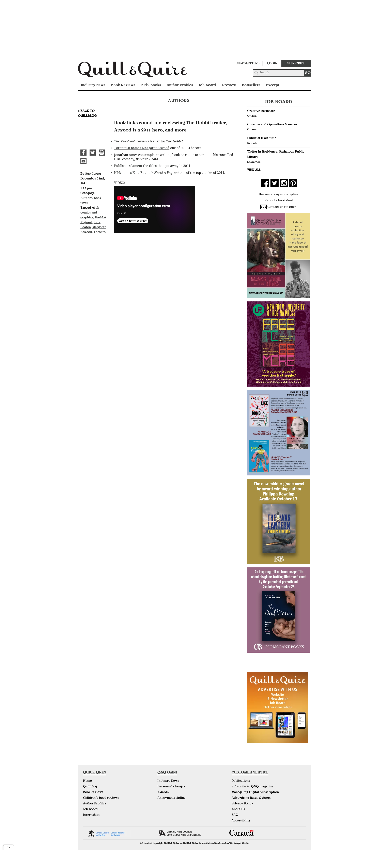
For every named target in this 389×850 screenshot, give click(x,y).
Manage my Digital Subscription (255, 792)
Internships (91, 815)
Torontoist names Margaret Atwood (141, 148)
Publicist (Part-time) (262, 138)
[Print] (102, 152)
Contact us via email (282, 207)
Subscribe (296, 63)
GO (308, 73)
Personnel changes (171, 786)
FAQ (235, 815)
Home (87, 781)
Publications (241, 781)
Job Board (207, 85)
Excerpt (272, 85)
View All (254, 170)
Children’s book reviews (101, 798)
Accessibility (241, 820)
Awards (163, 792)
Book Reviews (123, 85)
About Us (238, 809)
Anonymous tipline (171, 798)
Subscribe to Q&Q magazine (252, 786)
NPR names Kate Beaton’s (146, 173)
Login (272, 63)
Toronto (100, 232)
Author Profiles (180, 85)
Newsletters (248, 63)
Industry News (93, 85)
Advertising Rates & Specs (251, 798)
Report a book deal (278, 200)
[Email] (83, 161)
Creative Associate (261, 111)
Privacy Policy (242, 803)
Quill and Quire (139, 71)
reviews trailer (137, 141)
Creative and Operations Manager (272, 124)
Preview (229, 85)
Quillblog (90, 786)
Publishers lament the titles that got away (146, 166)
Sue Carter (93, 174)
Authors (86, 198)
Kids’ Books (151, 85)
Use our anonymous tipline (278, 194)
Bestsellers (251, 85)
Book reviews (93, 792)
